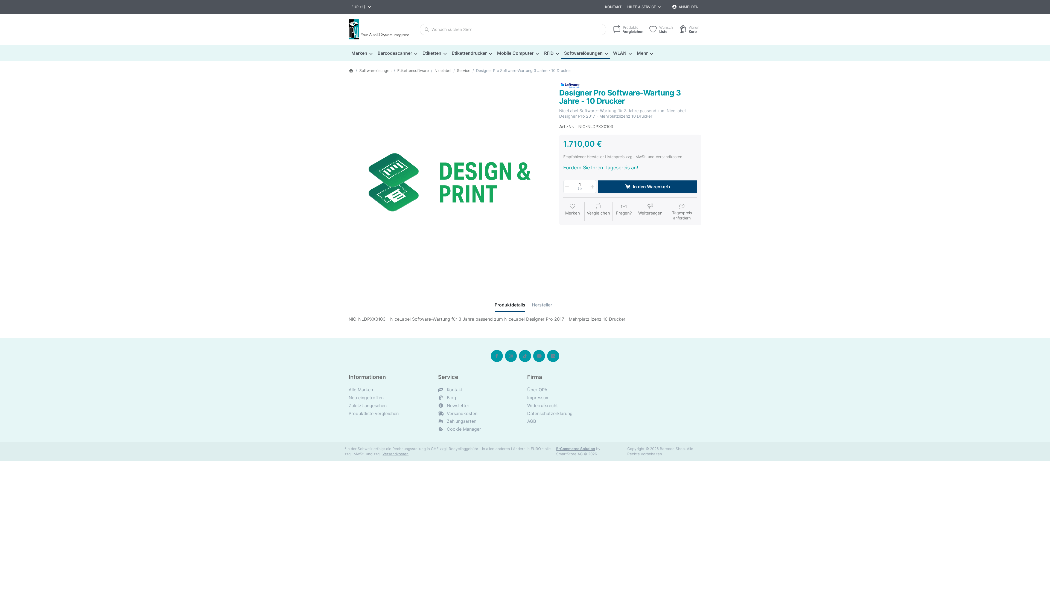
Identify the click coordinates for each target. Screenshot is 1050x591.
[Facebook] (497, 356)
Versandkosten (396, 454)
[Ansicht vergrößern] (450, 183)
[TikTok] (525, 356)
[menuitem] (362, 53)
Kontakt (613, 7)
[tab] (510, 305)
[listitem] (450, 183)
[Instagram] (511, 356)
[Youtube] (539, 356)
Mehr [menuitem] (642, 53)
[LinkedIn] (553, 356)
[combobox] (361, 7)
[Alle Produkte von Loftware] (570, 84)
